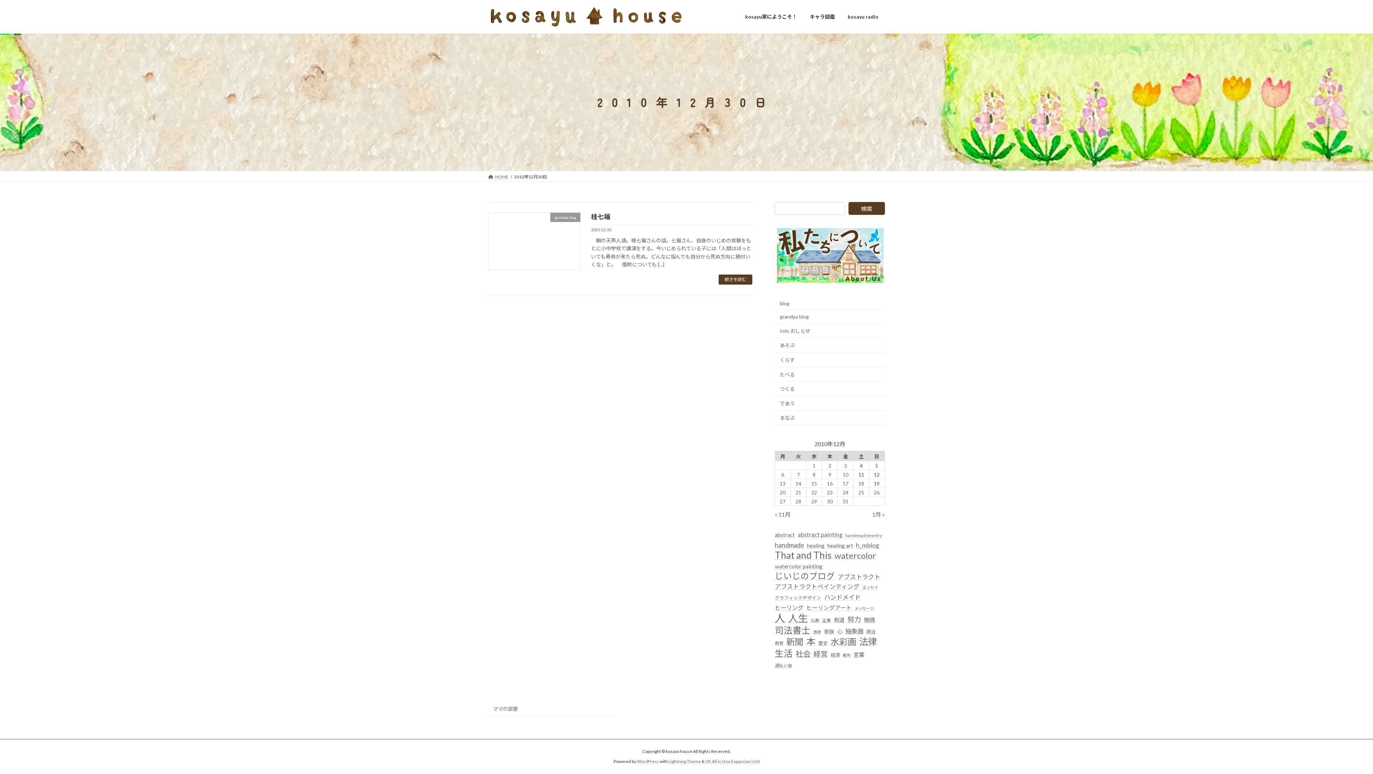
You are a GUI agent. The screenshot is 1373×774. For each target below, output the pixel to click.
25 (861, 492)
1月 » (878, 514)
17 (845, 483)
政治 (871, 632)
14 (798, 483)
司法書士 (793, 630)
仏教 (815, 620)
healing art (840, 545)
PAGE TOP (1337, 744)
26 (877, 492)
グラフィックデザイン (798, 597)
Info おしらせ (795, 330)
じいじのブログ (805, 576)
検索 (866, 208)
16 (830, 483)
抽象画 (854, 631)
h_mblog (867, 545)
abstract (785, 535)
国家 (817, 632)
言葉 (858, 654)
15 (814, 483)
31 (845, 501)
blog (784, 303)
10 (845, 474)
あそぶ (787, 345)
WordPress (648, 761)
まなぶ (787, 418)
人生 (798, 618)
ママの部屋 (505, 709)
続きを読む (735, 279)
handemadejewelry (863, 535)
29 (814, 501)
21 (798, 492)
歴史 (823, 643)
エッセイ (870, 587)
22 (814, 492)
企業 (826, 620)
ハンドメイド (842, 597)
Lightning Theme (685, 761)
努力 (854, 619)
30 (830, 501)
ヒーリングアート (829, 607)
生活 (784, 653)
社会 (803, 653)
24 (845, 492)
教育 (779, 643)
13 (783, 483)
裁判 (847, 654)
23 (830, 492)
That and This (803, 555)
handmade (789, 545)
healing (816, 545)
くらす (787, 360)
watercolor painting (798, 566)
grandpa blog (794, 317)
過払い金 (783, 665)
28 (798, 501)
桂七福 (600, 217)
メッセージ (864, 608)
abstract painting (820, 534)
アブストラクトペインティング (817, 586)
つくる (787, 389)
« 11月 (783, 514)
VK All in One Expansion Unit (732, 761)
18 (861, 483)
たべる (787, 374)
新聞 (794, 641)
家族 (829, 631)
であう (787, 403)
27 (783, 501)
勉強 (869, 619)
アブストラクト (859, 577)
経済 (835, 654)
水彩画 (843, 641)
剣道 (839, 620)
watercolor (855, 555)
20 (783, 492)
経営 (820, 653)
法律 (868, 641)
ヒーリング (789, 607)
